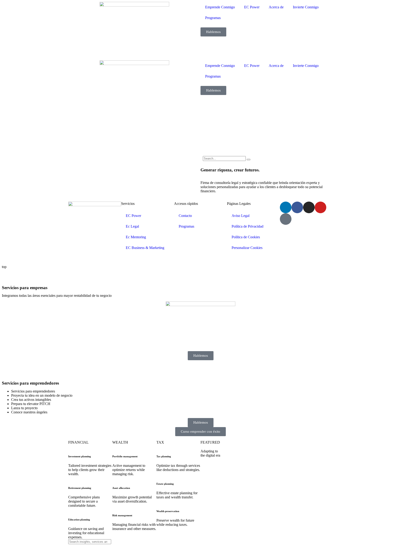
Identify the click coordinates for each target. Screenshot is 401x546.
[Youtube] (320, 207)
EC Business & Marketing (145, 248)
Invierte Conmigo (306, 7)
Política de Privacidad (247, 226)
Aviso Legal (240, 216)
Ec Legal (132, 226)
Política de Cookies (246, 237)
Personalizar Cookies (247, 248)
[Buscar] (248, 159)
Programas (213, 18)
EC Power (251, 7)
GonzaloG (102, 259)
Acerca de (276, 7)
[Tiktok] (285, 219)
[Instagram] (309, 207)
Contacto (185, 216)
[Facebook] (297, 207)
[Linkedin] (285, 207)
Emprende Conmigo (220, 7)
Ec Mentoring (136, 237)
